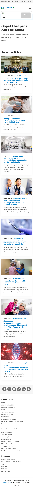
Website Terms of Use (7, 444)
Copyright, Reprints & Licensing (10, 441)
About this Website (6, 434)
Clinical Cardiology (8, 321)
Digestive (15, 156)
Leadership (16, 75)
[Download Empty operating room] (16, 144)
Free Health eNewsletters (8, 419)
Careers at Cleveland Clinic (9, 407)
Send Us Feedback (6, 432)
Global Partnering (24, 75)
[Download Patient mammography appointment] (16, 267)
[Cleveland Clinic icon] (2, 8)
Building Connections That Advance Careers (14, 204)
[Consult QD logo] (10, 8)
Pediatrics (15, 116)
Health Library (5, 417)
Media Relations (6, 424)
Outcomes (4, 466)
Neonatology (22, 116)
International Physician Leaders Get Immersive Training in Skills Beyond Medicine (16, 80)
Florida (23, 1)
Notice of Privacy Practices (9, 448)
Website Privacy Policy (7, 446)
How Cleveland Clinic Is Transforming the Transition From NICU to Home (14, 120)
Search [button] (25, 14)
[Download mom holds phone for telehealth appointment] (16, 104)
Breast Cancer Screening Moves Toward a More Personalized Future (16, 283)
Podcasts (4, 469)
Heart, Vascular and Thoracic (20, 318)
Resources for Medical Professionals (12, 421)
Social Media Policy (6, 439)
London (29, 1)
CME (2, 464)
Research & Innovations (8, 414)
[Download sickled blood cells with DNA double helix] (16, 351)
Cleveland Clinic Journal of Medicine (11, 462)
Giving (3, 410)
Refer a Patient (5, 471)
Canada (17, 1)
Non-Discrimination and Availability (11, 451)
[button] (30, 7)
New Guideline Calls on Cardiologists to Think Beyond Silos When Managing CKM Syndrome (15, 326)
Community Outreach (7, 412)
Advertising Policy (6, 437)
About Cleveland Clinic (7, 405)
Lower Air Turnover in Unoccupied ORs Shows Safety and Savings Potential (15, 160)
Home (3, 402)
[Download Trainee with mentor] (16, 186)
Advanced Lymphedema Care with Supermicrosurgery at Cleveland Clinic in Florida (15, 243)
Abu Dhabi (10, 1)
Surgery (21, 156)
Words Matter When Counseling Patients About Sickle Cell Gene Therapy (16, 369)
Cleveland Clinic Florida (19, 238)
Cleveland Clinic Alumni (8, 459)
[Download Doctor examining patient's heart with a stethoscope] (16, 307)
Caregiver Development (14, 200)
